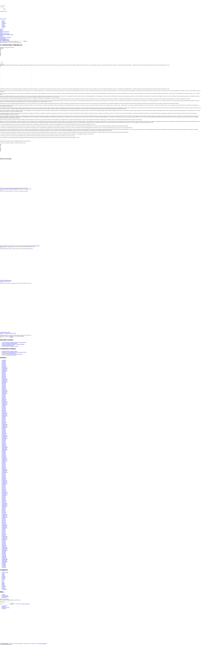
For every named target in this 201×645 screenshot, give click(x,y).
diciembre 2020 (4, 424)
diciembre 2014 (4, 491)
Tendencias (4, 26)
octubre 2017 (4, 459)
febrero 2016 (4, 478)
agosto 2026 (4, 360)
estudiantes (9, 37)
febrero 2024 (4, 388)
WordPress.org (4, 597)
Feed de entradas (5, 595)
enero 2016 (4, 479)
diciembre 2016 (4, 469)
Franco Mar (4, 352)
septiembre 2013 (5, 506)
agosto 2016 (4, 473)
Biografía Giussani (5, 572)
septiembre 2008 (5, 561)
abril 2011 (3, 532)
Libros (6, 33)
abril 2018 (3, 454)
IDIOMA (1, 601)
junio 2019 (4, 441)
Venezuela (7, 40)
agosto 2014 (4, 495)
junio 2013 (4, 508)
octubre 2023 (4, 392)
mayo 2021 (4, 419)
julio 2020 (3, 428)
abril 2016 (3, 476)
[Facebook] (100, 49)
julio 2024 (3, 383)
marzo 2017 (4, 466)
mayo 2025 (4, 374)
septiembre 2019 (5, 438)
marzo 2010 (4, 544)
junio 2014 (4, 497)
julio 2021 (3, 417)
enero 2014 (4, 502)
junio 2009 (4, 553)
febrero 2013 (4, 512)
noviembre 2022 (4, 402)
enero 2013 (4, 513)
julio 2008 (3, 563)
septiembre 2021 (5, 415)
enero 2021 (4, 423)
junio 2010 (4, 541)
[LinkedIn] (100, 51)
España (4, 40)
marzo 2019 (4, 443)
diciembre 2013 (4, 503)
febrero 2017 (4, 467)
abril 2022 (3, 409)
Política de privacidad (5, 607)
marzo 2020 (4, 432)
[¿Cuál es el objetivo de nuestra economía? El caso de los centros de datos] (22, 187)
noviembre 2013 (4, 504)
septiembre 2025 (5, 370)
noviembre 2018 (4, 447)
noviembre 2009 (4, 548)
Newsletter (4, 608)
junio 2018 (4, 452)
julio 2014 (3, 496)
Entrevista (3, 39)
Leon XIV (1, 37)
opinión (4, 38)
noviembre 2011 (4, 525)
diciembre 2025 (4, 367)
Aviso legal (4, 606)
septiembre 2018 (5, 449)
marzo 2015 (4, 489)
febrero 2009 (4, 556)
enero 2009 (4, 557)
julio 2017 (3, 462)
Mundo (3, 582)
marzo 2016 (4, 477)
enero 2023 (4, 400)
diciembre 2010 (4, 536)
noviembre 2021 (4, 413)
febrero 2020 (4, 433)
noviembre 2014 (4, 492)
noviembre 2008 (4, 559)
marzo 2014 (4, 500)
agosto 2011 (4, 528)
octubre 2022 (4, 403)
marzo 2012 (4, 522)
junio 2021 (4, 418)
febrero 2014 (4, 501)
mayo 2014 (4, 498)
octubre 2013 (4, 505)
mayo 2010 (4, 542)
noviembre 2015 (4, 481)
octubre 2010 (4, 538)
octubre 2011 (4, 526)
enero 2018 (4, 457)
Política (5, 31)
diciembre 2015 (4, 480)
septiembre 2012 (5, 517)
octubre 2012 (4, 516)
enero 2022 (4, 411)
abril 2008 (3, 566)
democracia (5, 37)
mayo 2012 (4, 520)
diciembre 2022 (4, 401)
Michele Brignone (8, 281)
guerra (1, 39)
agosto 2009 (4, 551)
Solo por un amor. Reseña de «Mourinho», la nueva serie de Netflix (13, 344)
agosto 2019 (4, 439)
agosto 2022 (4, 405)
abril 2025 (3, 375)
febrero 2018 (4, 456)
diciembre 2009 (4, 547)
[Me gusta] (0, 62)
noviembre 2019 (4, 436)
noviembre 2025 (4, 368)
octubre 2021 (4, 414)
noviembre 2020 (4, 425)
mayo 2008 (4, 565)
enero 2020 (4, 434)
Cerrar (3, 20)
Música (8, 33)
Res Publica (4, 23)
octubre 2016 (4, 471)
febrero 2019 (4, 444)
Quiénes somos (4, 605)
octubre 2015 (4, 482)
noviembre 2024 (4, 379)
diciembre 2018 (4, 446)
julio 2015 (3, 485)
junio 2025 (4, 373)
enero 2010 (4, 546)
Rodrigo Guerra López (11, 246)
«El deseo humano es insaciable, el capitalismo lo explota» (16, 352)
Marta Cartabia (13, 333)
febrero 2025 (4, 377)
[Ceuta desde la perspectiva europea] (22, 279)
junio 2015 (4, 486)
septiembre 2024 (5, 381)
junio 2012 (4, 519)
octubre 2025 (4, 369)
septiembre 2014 (5, 494)
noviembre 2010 (4, 537)
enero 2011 (4, 535)
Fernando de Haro (8, 333)
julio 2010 (3, 540)
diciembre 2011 (4, 524)
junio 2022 (4, 407)
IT (4, 9)
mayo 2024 (4, 385)
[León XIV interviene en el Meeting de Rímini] (40, 244)
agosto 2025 (4, 371)
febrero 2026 (4, 365)
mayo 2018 (4, 453)
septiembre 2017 (5, 460)
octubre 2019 (4, 437)
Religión (7, 31)
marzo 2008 (4, 567)
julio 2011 (3, 529)
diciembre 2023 (4, 390)
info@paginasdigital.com (43, 643)
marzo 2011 (4, 533)
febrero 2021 (4, 422)
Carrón (3, 24)
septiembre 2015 (5, 483)
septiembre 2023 (5, 393)
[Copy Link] (100, 55)
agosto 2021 (4, 416)
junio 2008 (4, 564)
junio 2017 (4, 463)
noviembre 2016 (4, 470)
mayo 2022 (4, 408)
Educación (8, 34)
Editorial (3, 21)
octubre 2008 (4, 560)
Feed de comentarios (5, 596)
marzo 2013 (4, 511)
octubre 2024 (4, 380)
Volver (20, 42)
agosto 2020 (4, 427)
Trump (2, 38)
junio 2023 (4, 395)
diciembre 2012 (4, 514)
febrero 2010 (4, 545)
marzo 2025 (4, 376)
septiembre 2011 (4, 527)
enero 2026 (4, 366)
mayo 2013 (4, 509)
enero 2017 (4, 468)
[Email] (100, 54)
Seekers (3, 27)
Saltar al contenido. (3, 18)
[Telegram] (100, 53)
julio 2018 (3, 451)
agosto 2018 (4, 450)
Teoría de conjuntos (13, 351)
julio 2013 (3, 507)
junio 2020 (4, 429)
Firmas (3, 22)
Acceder (3, 594)
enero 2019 (4, 445)
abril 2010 (3, 543)
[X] (100, 50)
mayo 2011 (4, 531)
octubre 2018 (4, 448)
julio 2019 (3, 440)
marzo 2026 (4, 364)
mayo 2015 (4, 487)
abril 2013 (3, 510)
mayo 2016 (4, 475)
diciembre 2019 (4, 435)
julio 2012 (3, 518)
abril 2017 (3, 465)
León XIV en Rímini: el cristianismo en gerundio (10, 346)
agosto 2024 (4, 382)
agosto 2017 (4, 461)
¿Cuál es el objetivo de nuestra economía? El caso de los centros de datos (16, 188)
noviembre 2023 (4, 391)
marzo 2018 (4, 455)
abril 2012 (3, 521)
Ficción (3, 33)
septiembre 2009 (5, 550)
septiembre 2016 (5, 472)
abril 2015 (3, 488)
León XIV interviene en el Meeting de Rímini (31, 245)
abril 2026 (3, 363)
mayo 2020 (4, 430)
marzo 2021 (4, 421)
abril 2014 (3, 499)
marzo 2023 (4, 398)
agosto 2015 (4, 484)
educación (1, 40)
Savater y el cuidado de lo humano (16, 354)
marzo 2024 (4, 387)
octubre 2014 (4, 493)
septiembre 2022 (5, 404)
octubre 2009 (4, 549)
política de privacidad (25, 603)
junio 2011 (4, 530)
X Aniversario (4, 589)
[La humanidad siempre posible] (45, 331)
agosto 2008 (4, 562)
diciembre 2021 (4, 412)
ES (2, 7)
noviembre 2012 (4, 515)
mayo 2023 (4, 396)
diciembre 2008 (4, 558)
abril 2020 (3, 431)
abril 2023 (3, 397)
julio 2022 (3, 406)
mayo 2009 (4, 554)
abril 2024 (3, 386)
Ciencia (5, 34)
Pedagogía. (7, 39)
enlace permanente (21, 336)
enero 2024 (4, 389)
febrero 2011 (4, 534)
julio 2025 (3, 372)
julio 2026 (3, 361)
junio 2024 (4, 384)
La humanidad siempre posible (5, 332)
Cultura (3, 25)
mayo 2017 (4, 464)
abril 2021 (3, 420)
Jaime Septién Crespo (5, 351)
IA (10, 34)
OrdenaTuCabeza (9, 644)
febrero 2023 (4, 399)
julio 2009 (3, 552)
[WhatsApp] (100, 52)
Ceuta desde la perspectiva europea (6, 280)
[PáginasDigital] (10, 16)
